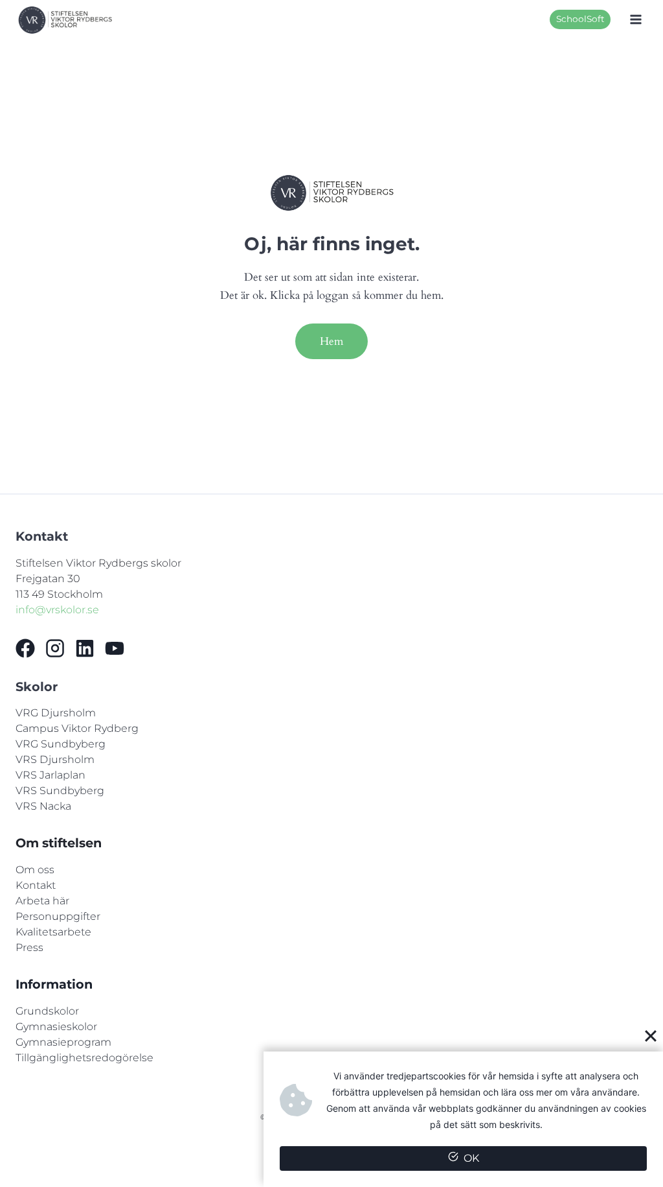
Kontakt (36, 885)
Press (29, 947)
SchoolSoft (580, 19)
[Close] (650, 1035)
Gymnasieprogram (63, 1042)
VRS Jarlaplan (50, 775)
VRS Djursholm (55, 759)
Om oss (35, 870)
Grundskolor (47, 1011)
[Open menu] (635, 20)
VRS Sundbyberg (60, 790)
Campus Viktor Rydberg (77, 728)
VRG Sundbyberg (61, 744)
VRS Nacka (43, 806)
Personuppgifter (58, 916)
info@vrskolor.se (57, 610)
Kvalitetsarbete (53, 932)
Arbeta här (42, 901)
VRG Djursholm (56, 713)
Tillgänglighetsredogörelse (84, 1058)
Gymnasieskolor (56, 1026)
